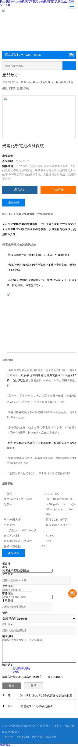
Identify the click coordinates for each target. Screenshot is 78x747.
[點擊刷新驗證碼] (21, 670)
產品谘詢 (20, 189)
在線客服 (58, 189)
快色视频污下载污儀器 (53, 82)
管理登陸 (37, 736)
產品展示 (33, 82)
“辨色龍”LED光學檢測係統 (36, 706)
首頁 (23, 82)
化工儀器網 (22, 736)
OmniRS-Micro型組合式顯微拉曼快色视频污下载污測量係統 (46, 697)
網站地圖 (50, 736)
